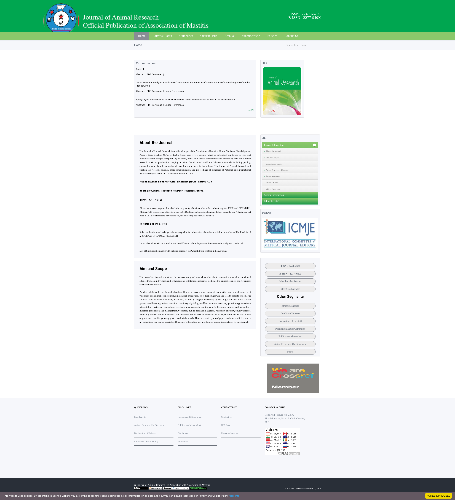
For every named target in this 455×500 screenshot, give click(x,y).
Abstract (140, 74)
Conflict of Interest (290, 313)
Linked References (174, 91)
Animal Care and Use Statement (290, 344)
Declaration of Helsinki (290, 321)
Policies (272, 35)
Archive (229, 35)
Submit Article (251, 35)
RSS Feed (226, 425)
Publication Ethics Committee (290, 328)
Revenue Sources (229, 433)
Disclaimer (183, 433)
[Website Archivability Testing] (198, 489)
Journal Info (183, 441)
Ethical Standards (290, 306)
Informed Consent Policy (146, 441)
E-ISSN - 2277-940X (290, 273)
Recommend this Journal (190, 417)
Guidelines (186, 35)
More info (234, 495)
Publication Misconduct (290, 336)
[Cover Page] (282, 114)
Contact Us (291, 35)
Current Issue (208, 35)
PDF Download (154, 74)
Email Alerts (140, 417)
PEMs (290, 351)
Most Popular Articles (290, 281)
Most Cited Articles (290, 289)
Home (141, 35)
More (251, 109)
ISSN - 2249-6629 (290, 266)
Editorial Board (162, 35)
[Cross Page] (293, 392)
